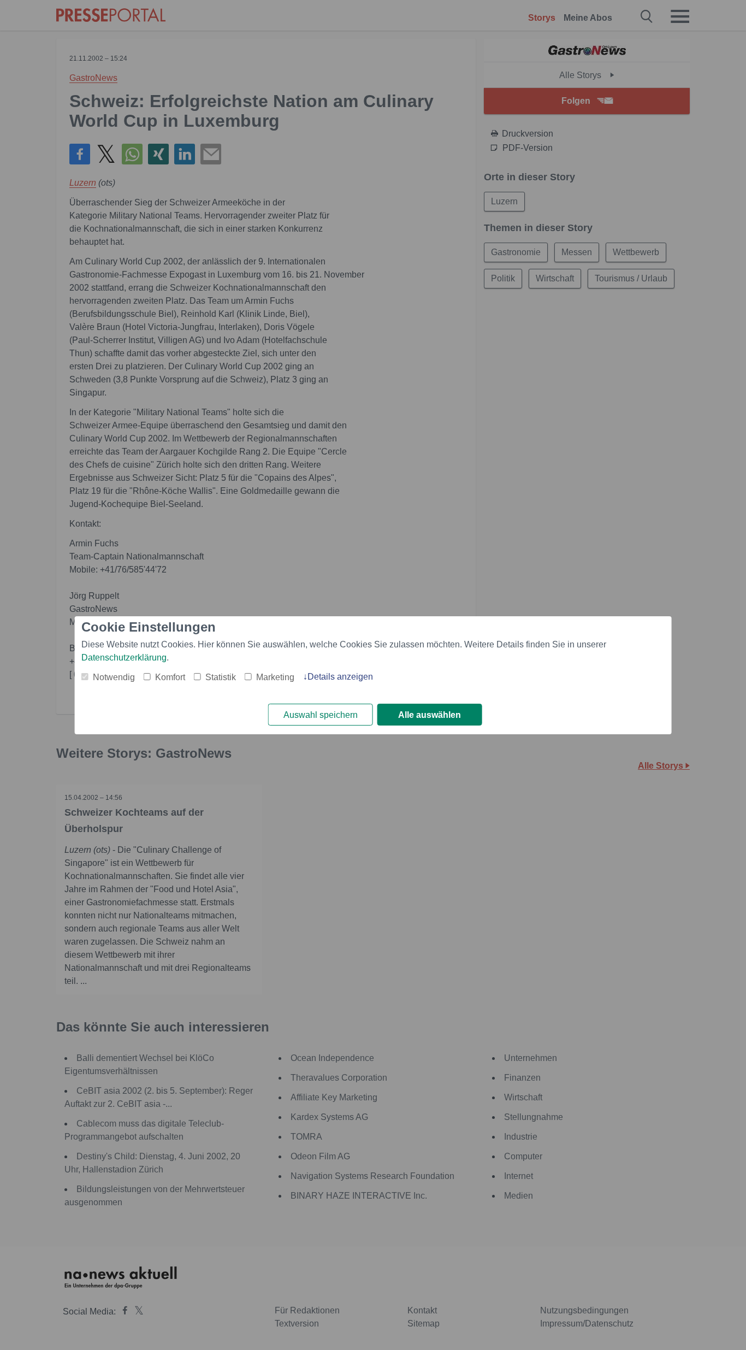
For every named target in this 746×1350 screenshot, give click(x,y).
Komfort (170, 677)
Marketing (275, 677)
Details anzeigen (340, 676)
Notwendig (114, 677)
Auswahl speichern (320, 715)
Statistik (220, 677)
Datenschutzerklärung (124, 657)
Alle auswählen (429, 715)
